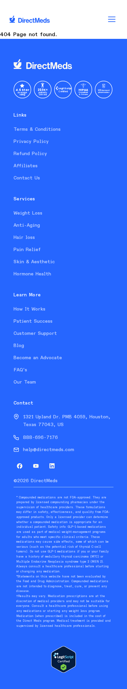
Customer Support (35, 333)
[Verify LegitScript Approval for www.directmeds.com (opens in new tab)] (63, 659)
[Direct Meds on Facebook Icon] (20, 466)
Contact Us (27, 178)
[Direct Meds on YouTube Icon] (36, 466)
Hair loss (24, 237)
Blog (19, 345)
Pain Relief (27, 249)
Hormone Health (32, 274)
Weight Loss (28, 213)
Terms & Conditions (37, 129)
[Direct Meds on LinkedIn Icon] (52, 466)
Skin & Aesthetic (34, 262)
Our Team (25, 382)
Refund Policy (30, 153)
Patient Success (33, 321)
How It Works (29, 309)
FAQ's (20, 370)
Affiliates (26, 166)
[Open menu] (112, 19)
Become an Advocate (38, 357)
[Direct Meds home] (63, 64)
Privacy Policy (31, 141)
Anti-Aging (27, 225)
